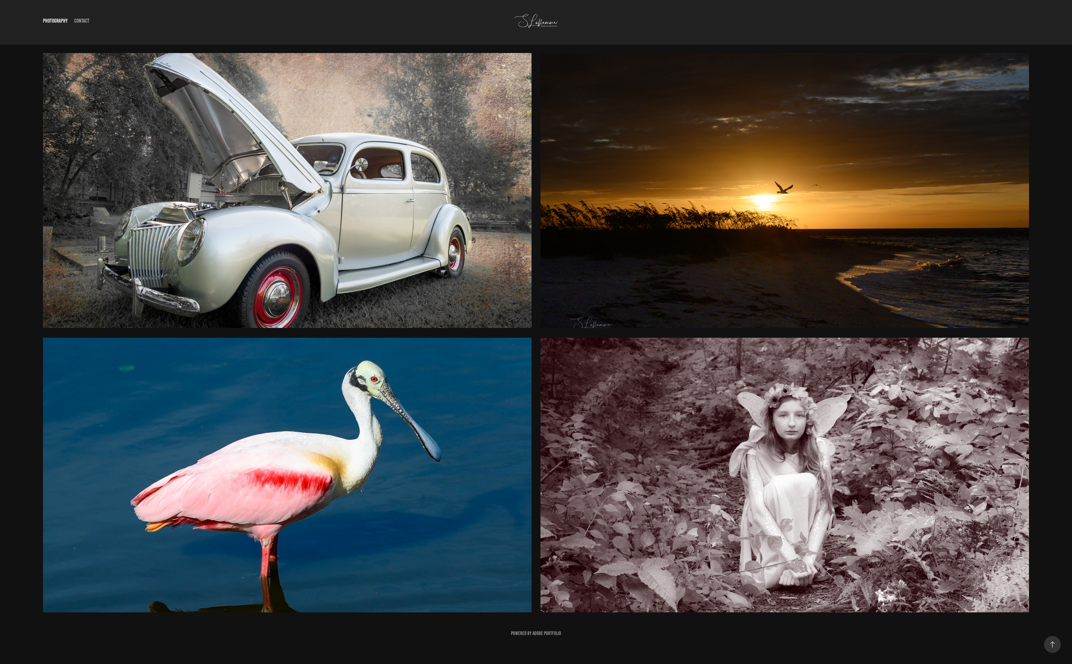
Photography (55, 21)
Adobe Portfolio (546, 633)
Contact (81, 21)
